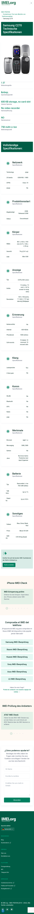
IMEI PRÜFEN (5, 12)
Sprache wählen (6, 825)
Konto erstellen (9, 565)
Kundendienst (5, 842)
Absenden (17, 800)
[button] (7, 608)
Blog (2, 840)
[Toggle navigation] (31, 3)
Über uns (3, 853)
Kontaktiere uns (5, 856)
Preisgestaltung (5, 866)
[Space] (8, 819)
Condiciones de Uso (7, 882)
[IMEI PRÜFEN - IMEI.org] (8, 3)
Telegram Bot (5, 872)
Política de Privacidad (7, 885)
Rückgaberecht (5, 888)
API (2, 869)
